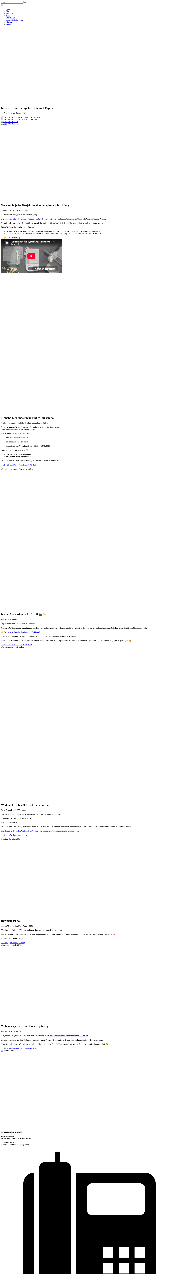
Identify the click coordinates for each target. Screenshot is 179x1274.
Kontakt (9, 24)
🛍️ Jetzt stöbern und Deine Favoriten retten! (19, 1048)
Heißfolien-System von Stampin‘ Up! (24, 219)
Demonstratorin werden (15, 20)
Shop (8, 16)
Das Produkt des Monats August (14, 433)
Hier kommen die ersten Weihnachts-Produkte (20, 831)
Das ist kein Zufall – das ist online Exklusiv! (22, 632)
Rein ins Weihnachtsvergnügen (14, 835)
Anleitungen (10, 18)
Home (8, 9)
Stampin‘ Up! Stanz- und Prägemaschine (39, 231)
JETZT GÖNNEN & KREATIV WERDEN (19, 465)
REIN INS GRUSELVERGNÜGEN (16, 645)
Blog (8, 11)
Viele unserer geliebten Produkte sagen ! (67, 1036)
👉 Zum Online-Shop (10, 238)
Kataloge (9, 13)
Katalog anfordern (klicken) (13, 943)
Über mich (10, 22)
